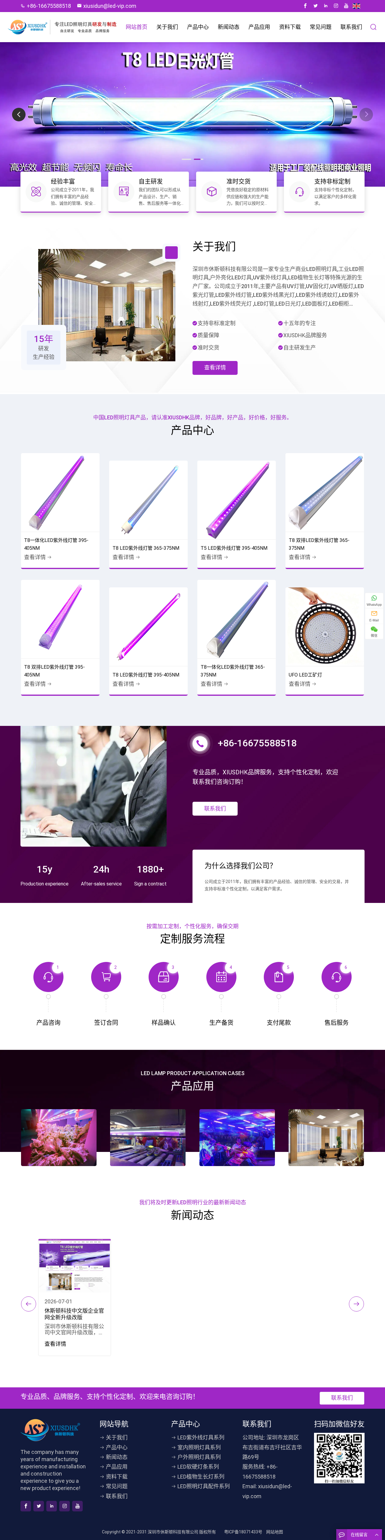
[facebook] (25, 1506)
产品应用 (259, 27)
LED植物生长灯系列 (200, 1476)
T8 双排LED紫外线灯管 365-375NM (319, 544)
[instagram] (64, 1506)
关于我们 (167, 27)
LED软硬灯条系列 (198, 1467)
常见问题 (320, 27)
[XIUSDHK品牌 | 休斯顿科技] (63, 27)
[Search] (373, 27)
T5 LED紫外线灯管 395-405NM (234, 548)
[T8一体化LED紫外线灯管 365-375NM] (236, 619)
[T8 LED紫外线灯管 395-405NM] (148, 626)
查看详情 (215, 367)
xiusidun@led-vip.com (109, 6)
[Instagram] (336, 6)
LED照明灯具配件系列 (203, 1486)
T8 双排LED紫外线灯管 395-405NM (54, 671)
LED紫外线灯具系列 (200, 1437)
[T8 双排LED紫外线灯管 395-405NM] (60, 619)
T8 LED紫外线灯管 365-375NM (145, 548)
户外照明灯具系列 (199, 1457)
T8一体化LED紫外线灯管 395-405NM (56, 544)
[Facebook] (305, 6)
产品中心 (198, 27)
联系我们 (351, 27)
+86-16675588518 (49, 6)
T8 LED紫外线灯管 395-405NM (145, 675)
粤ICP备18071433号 (243, 1531)
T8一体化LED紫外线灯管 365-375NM (233, 671)
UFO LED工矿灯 (305, 675)
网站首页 (136, 27)
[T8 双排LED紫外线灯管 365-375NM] (324, 492)
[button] (366, 114)
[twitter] (38, 1506)
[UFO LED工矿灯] (324, 626)
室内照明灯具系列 (199, 1447)
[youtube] (77, 1506)
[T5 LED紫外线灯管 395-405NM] (236, 500)
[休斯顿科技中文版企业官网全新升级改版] (74, 1266)
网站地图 (274, 1531)
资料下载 (290, 27)
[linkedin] (51, 1506)
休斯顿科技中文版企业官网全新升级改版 (74, 1314)
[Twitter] (315, 6)
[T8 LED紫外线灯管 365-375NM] (148, 500)
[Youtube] (346, 6)
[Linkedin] (326, 6)
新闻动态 (228, 27)
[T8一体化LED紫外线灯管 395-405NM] (60, 492)
